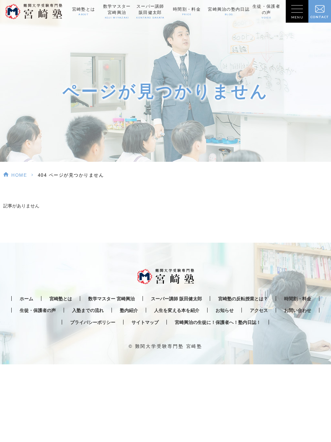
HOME (19, 175)
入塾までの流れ (88, 310)
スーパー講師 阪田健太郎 (176, 298)
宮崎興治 (117, 11)
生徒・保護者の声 (266, 11)
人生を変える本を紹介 (176, 310)
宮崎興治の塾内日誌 (229, 11)
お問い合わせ (297, 310)
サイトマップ (145, 322)
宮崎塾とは (83, 11)
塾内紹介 (129, 310)
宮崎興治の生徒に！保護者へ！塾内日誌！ (218, 322)
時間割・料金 (187, 11)
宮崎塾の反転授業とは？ (243, 298)
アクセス (259, 310)
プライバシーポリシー (92, 322)
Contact (319, 17)
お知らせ (225, 310)
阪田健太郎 (150, 11)
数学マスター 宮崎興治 (111, 298)
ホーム (26, 298)
